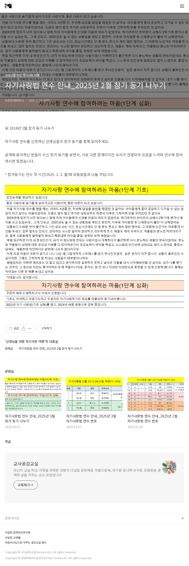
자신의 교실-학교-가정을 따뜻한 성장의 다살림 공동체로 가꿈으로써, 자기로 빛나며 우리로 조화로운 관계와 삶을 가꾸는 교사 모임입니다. (86, 472)
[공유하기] (23, 328)
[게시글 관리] (30, 328)
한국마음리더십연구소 (20, 534)
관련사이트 (12, 518)
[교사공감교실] (8, 6)
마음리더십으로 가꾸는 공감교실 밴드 (26, 542)
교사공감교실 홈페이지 (20, 526)
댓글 (8, 441)
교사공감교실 (25, 463)
